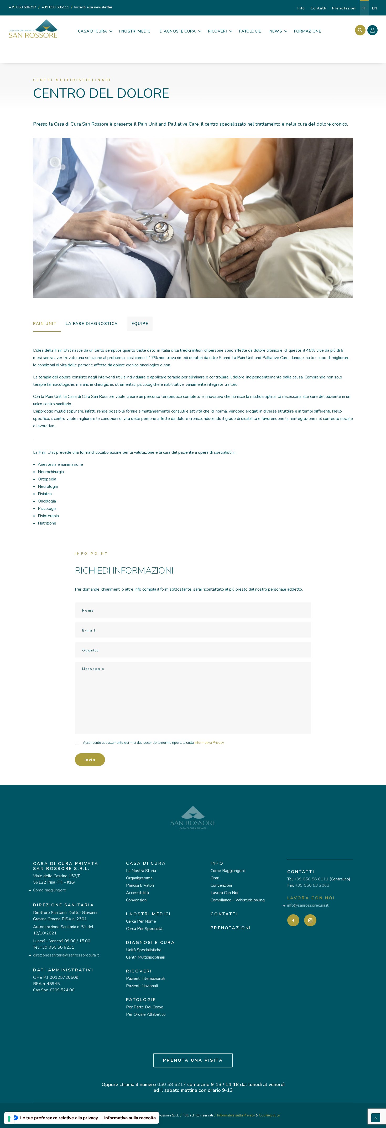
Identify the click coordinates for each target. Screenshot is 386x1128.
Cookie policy (269, 1115)
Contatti (318, 8)
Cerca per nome (141, 921)
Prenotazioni (344, 8)
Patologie (141, 1000)
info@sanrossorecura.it (307, 905)
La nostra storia (141, 871)
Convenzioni (136, 900)
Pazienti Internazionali (145, 978)
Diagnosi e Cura (150, 942)
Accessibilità (137, 893)
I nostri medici (148, 914)
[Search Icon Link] (359, 30)
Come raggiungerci (49, 890)
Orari (215, 878)
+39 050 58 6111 (311, 879)
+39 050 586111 (55, 7)
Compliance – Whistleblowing (238, 900)
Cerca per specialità (144, 929)
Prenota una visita (193, 1060)
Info (301, 8)
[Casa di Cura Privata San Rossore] (33, 28)
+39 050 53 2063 (312, 885)
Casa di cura (146, 863)
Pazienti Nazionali (142, 986)
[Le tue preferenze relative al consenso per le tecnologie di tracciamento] (9, 1119)
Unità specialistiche (143, 950)
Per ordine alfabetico (146, 1014)
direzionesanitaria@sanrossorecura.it (66, 955)
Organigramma (139, 878)
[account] (373, 31)
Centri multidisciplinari (145, 957)
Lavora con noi (224, 893)
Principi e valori (140, 885)
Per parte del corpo (144, 1007)
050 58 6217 (171, 1084)
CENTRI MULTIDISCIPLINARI (72, 80)
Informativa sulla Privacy (236, 1115)
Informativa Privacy (209, 742)
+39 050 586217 (22, 7)
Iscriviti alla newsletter (93, 7)
